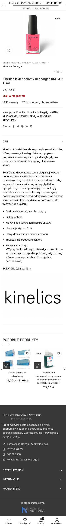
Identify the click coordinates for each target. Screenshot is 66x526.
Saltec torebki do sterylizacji (17, 374)
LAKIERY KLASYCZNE (34, 62)
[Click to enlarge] (8, 50)
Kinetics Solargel (13, 66)
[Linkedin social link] (27, 126)
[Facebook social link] (13, 126)
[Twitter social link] (17, 126)
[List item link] (33, 449)
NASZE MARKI (27, 116)
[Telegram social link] (31, 126)
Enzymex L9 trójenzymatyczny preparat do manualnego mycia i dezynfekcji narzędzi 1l (48, 378)
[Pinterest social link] (22, 126)
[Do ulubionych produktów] (27, 353)
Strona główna (11, 62)
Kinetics (20, 112)
